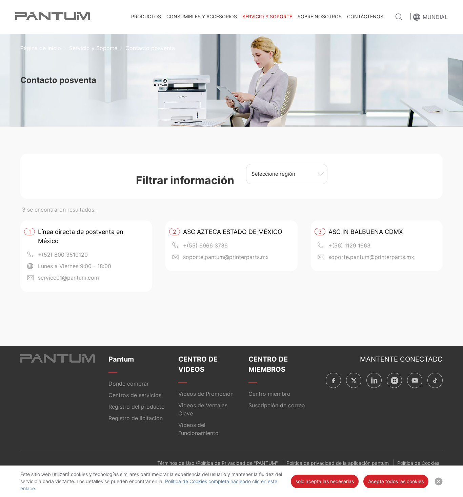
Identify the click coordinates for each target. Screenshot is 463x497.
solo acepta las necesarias (325, 481)
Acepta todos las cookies (396, 481)
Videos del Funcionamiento (198, 429)
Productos (146, 16)
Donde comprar (128, 383)
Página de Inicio (40, 48)
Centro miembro (269, 393)
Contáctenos (365, 16)
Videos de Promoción (206, 393)
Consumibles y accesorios (201, 16)
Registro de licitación (135, 418)
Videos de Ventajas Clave (202, 409)
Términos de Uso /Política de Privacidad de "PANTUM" (217, 463)
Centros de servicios (134, 395)
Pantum (121, 359)
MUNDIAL (435, 17)
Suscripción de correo (276, 405)
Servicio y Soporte (267, 16)
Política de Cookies (418, 463)
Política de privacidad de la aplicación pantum (337, 463)
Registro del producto (136, 406)
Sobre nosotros (320, 16)
